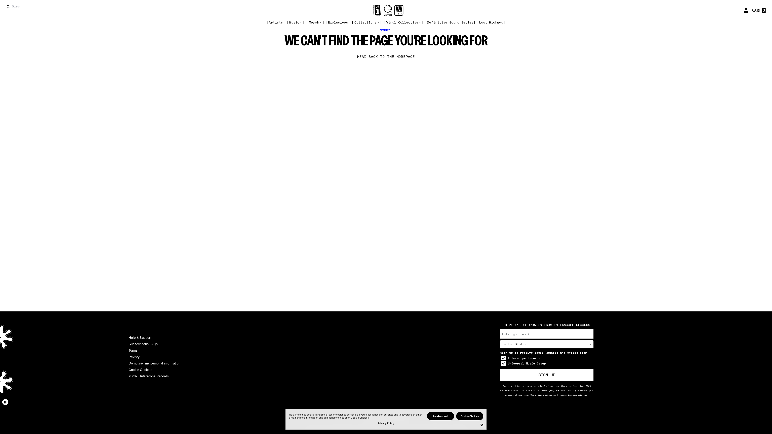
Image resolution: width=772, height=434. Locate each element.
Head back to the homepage (386, 56)
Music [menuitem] (294, 22)
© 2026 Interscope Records (149, 376)
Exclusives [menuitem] (338, 22)
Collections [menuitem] (365, 22)
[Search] (8, 6)
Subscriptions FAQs (143, 344)
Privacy (134, 357)
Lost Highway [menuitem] (491, 22)
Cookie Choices (140, 370)
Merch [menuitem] (314, 22)
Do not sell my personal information (154, 363)
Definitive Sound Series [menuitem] (450, 22)
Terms (133, 350)
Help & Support (140, 337)
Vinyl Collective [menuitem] (402, 22)
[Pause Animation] (5, 402)
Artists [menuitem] (276, 22)
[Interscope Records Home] (386, 10)
